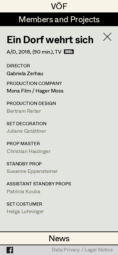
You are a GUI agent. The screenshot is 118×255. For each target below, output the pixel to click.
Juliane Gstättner (26, 131)
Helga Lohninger (25, 211)
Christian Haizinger (28, 151)
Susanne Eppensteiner (32, 171)
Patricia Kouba (23, 191)
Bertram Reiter (24, 111)
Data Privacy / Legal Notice (82, 250)
